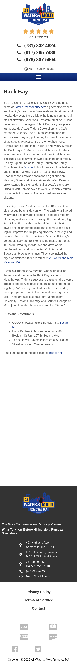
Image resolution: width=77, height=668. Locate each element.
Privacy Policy (38, 592)
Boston (28, 167)
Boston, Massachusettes (29, 107)
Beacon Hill (56, 352)
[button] (39, 77)
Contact (38, 608)
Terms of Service (38, 600)
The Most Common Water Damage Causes (31, 524)
